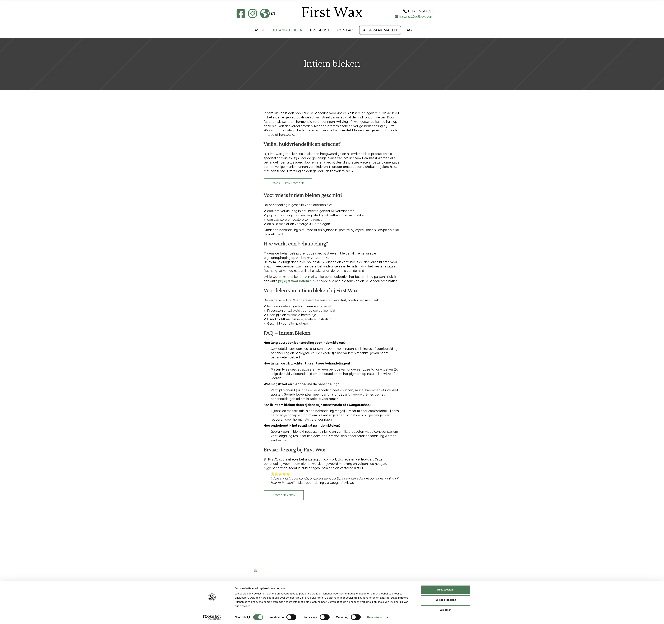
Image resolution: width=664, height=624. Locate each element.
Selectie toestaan (445, 599)
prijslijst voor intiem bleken (299, 281)
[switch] (291, 617)
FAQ (268, 333)
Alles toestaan (445, 589)
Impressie (262, 541)
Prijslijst (262, 547)
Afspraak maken (268, 559)
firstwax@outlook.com (415, 16)
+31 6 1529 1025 (318, 545)
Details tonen (375, 617)
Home (258, 534)
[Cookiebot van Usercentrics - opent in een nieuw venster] (212, 617)
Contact (261, 553)
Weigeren (445, 609)
